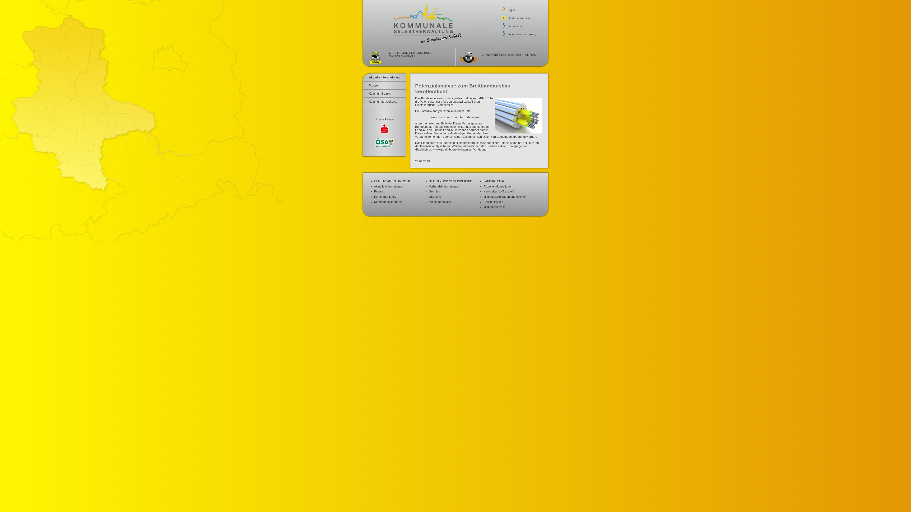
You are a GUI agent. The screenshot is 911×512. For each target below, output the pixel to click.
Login (511, 10)
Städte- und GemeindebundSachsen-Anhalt (410, 54)
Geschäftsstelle (493, 202)
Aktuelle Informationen (384, 77)
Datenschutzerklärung (522, 34)
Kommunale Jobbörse (383, 101)
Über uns (435, 196)
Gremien (434, 191)
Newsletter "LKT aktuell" (498, 191)
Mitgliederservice (440, 202)
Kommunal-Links (380, 93)
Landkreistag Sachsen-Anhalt (510, 54)
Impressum (515, 26)
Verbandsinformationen (444, 186)
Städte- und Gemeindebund (450, 181)
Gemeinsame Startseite (392, 181)
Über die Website (519, 18)
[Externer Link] (384, 129)
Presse (373, 85)
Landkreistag (494, 181)
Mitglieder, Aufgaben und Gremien (505, 196)
